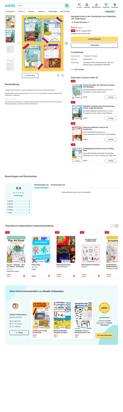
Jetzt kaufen (94, 45)
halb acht (84, 267)
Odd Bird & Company (13, 271)
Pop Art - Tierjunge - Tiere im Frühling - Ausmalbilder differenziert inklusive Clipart (16, 266)
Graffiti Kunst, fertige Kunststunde (40, 331)
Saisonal (30, 11)
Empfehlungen (52, 11)
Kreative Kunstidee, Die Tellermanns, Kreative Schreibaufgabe (99, 86)
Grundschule (10, 11)
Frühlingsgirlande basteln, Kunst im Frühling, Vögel (98, 149)
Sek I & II (20, 11)
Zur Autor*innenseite (104, 335)
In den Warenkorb (94, 39)
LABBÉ (34, 269)
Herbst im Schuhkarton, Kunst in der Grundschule (95, 128)
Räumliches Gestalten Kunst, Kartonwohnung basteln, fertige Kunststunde (98, 107)
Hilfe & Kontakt (64, 11)
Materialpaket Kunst (64, 265)
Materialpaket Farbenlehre (90, 265)
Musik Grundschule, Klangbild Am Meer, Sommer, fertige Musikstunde (60, 331)
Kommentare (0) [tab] (58, 185)
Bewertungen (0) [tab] (41, 185)
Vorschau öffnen (30, 75)
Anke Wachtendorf (62, 267)
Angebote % (41, 11)
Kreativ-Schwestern (81, 22)
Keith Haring (36, 265)
